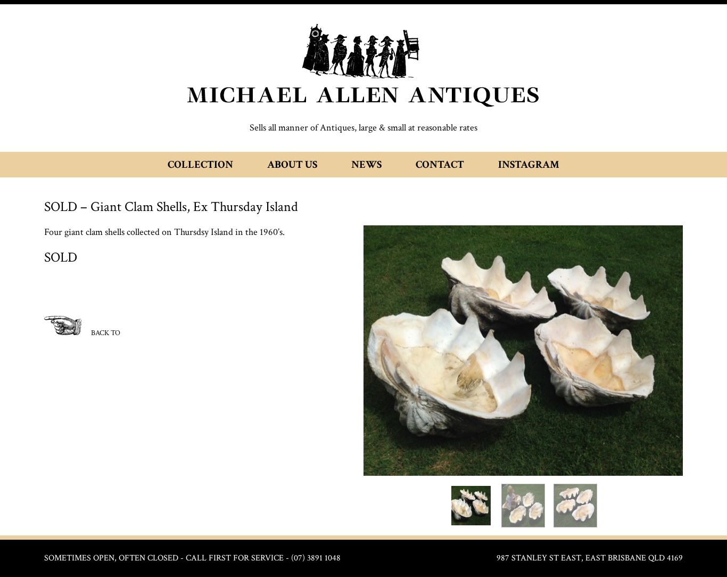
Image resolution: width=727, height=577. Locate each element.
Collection (200, 165)
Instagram (528, 165)
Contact (440, 165)
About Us (292, 165)
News (366, 165)
